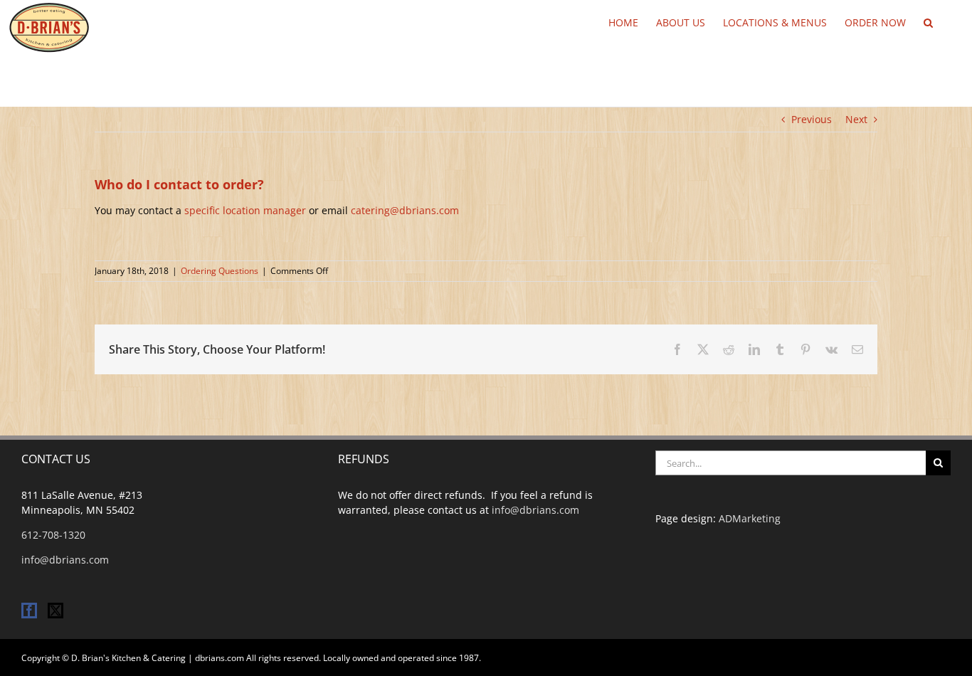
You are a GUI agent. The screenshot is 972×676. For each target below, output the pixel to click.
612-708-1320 (53, 535)
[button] (928, 21)
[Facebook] (29, 610)
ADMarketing (750, 518)
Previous (811, 119)
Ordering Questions (219, 271)
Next (856, 119)
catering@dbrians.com (405, 210)
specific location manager (245, 210)
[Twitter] (55, 610)
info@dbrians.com (65, 559)
